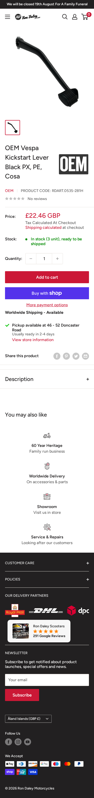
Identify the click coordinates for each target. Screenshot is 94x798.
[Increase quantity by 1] (57, 258)
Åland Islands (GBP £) (24, 719)
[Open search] (65, 17)
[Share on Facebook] (56, 356)
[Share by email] (85, 356)
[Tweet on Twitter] (75, 356)
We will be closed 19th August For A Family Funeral (47, 4)
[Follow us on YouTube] (27, 741)
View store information (33, 339)
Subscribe (22, 694)
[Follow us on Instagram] (18, 741)
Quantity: (13, 258)
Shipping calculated (43, 227)
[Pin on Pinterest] (66, 356)
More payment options (47, 305)
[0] (85, 17)
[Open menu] (7, 17)
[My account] (74, 17)
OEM (9, 190)
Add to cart (47, 277)
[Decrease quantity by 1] (31, 258)
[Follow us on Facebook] (8, 741)
